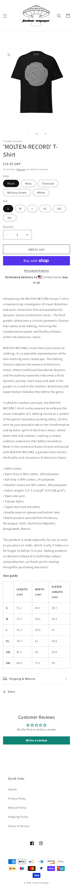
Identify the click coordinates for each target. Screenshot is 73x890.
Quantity (8, 226)
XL (45, 208)
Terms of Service (18, 826)
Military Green (17, 192)
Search (12, 789)
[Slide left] (27, 133)
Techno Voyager (40, 882)
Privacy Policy (17, 798)
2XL (59, 208)
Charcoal (48, 183)
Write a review (36, 740)
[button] (5, 15)
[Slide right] (45, 133)
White (41, 192)
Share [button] (11, 691)
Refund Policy (17, 807)
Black (11, 183)
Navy (28, 183)
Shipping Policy (18, 817)
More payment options (36, 270)
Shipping (20, 169)
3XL (9, 218)
